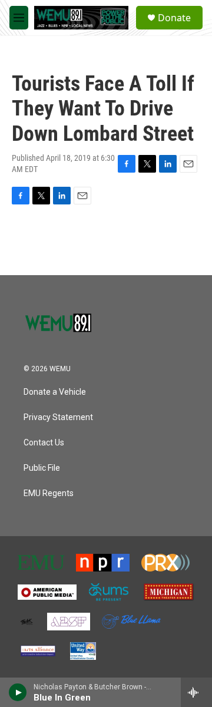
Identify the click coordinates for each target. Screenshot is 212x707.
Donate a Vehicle (55, 392)
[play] (18, 692)
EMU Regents (49, 493)
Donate (174, 17)
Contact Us (44, 442)
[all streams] (196, 692)
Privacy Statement (58, 417)
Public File (42, 468)
